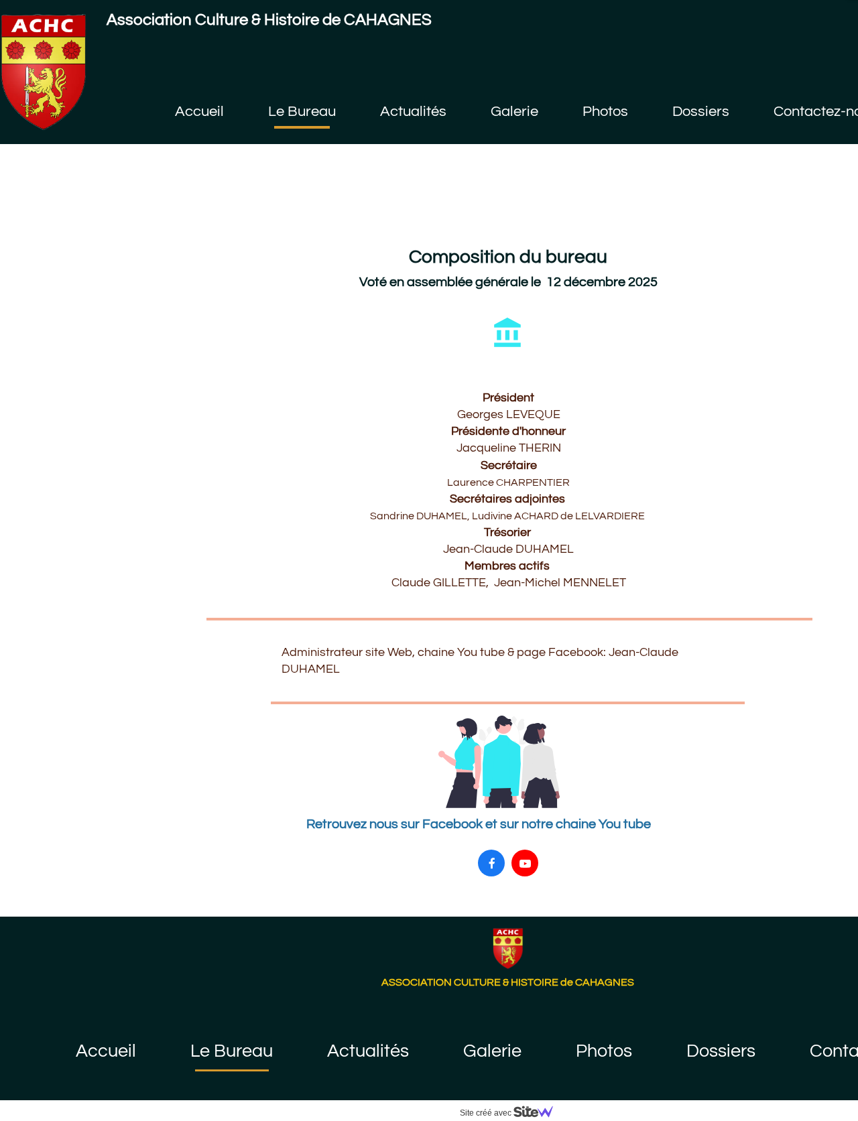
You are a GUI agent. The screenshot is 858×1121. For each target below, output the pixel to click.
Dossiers (720, 1051)
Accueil (106, 1051)
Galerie (492, 1051)
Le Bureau (231, 1051)
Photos (604, 1051)
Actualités (368, 1051)
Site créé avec (486, 1113)
